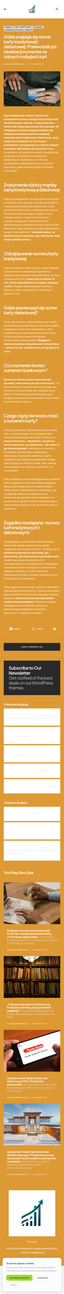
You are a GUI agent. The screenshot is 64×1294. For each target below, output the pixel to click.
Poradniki (38, 27)
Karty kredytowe (22, 27)
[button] (5, 9)
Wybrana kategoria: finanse (18, 30)
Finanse (8, 27)
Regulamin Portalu (45, 1249)
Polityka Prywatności (20, 1249)
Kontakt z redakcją (32, 1253)
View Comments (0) (32, 647)
